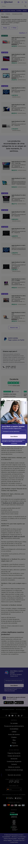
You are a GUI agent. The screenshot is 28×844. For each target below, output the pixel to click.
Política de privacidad (8, 425)
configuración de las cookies (10, 422)
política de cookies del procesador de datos (13, 427)
